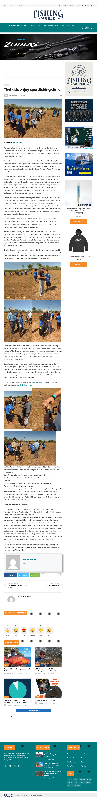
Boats (69, 779)
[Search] (81, 27)
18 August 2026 (54, 673)
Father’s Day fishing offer (45, 700)
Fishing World (43, 673)
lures (81, 782)
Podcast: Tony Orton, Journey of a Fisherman (17, 670)
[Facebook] (79, 5)
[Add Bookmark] (60, 575)
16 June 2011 (24, 95)
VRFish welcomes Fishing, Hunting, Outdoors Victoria (46, 670)
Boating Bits (71, 758)
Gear (37, 697)
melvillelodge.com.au (24, 385)
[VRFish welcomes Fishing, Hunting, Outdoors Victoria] (48, 657)
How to (83, 754)
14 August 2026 (22, 705)
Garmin (70, 782)
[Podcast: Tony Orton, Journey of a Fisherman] (17, 657)
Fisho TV (70, 766)
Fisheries (82, 779)
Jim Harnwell (13, 95)
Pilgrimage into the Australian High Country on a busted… (52, 755)
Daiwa (75, 779)
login (11, 717)
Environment (85, 758)
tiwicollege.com (38, 382)
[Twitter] (82, 5)
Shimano (77, 785)
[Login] (91, 27)
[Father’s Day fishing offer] (48, 688)
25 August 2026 (22, 673)
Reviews (83, 766)
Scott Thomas (12, 673)
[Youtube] (85, 5)
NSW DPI (87, 782)
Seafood (70, 785)
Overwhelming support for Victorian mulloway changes (15, 701)
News (6, 85)
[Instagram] (88, 5)
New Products (71, 762)
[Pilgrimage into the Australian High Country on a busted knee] (39, 754)
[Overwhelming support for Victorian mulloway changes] (17, 688)
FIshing (89, 779)
